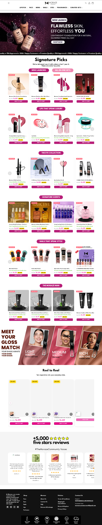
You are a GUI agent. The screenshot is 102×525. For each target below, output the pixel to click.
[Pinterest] (11, 507)
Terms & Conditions (64, 499)
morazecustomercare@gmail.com (85, 505)
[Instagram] (14, 507)
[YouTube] (18, 507)
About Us (43, 499)
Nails (24, 504)
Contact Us (44, 502)
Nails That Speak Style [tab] (51, 241)
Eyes (24, 502)
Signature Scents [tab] (51, 197)
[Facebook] (7, 507)
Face (24, 499)
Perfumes (26, 510)
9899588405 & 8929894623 (84, 501)
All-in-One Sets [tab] (62, 70)
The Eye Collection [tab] (51, 153)
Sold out (85, 419)
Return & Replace (63, 506)
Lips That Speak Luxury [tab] (51, 109)
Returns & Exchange (47, 507)
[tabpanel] (51, 88)
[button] (8, 3)
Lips (24, 507)
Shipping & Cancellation (62, 502)
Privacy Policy (62, 509)
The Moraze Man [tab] (51, 286)
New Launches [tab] (39, 70)
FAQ (42, 504)
